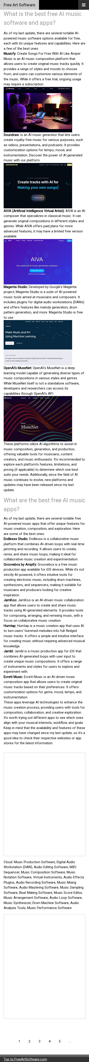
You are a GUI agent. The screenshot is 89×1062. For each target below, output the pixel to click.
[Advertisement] (44, 804)
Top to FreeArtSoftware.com (25, 1059)
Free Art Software (19, 4)
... (70, 1041)
